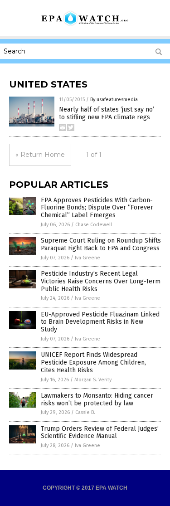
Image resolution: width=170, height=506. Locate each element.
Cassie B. (85, 412)
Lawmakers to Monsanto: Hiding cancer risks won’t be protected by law (97, 399)
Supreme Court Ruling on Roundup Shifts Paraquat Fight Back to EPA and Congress (101, 244)
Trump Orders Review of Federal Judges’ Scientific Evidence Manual (100, 432)
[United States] (85, 24)
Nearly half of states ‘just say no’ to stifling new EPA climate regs (106, 113)
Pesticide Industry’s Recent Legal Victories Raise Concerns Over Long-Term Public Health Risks (100, 281)
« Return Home (40, 155)
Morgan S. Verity (93, 380)
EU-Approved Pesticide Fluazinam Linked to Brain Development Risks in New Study (100, 322)
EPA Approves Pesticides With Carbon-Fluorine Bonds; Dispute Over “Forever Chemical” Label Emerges (97, 207)
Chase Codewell (93, 225)
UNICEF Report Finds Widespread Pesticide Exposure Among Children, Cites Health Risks (93, 362)
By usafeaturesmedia (114, 99)
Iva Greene (87, 258)
